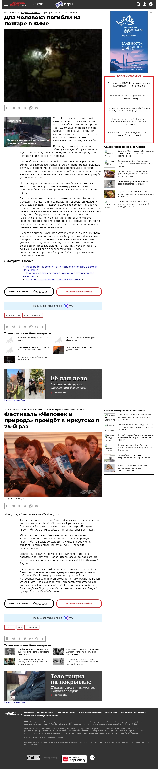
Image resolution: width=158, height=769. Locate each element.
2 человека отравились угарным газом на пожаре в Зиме (33, 348)
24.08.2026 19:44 (12, 409)
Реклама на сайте (46, 712)
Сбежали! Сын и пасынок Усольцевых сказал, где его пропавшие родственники (136, 153)
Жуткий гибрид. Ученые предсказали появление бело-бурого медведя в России (136, 437)
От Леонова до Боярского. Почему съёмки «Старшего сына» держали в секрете (34, 661)
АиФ (25, 499)
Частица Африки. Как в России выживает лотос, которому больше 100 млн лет (135, 447)
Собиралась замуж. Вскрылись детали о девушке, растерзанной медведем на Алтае (133, 204)
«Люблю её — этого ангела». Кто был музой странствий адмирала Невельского (33, 651)
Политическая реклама (90, 712)
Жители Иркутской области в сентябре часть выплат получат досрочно (129, 122)
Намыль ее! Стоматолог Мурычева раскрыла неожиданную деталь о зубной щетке (134, 417)
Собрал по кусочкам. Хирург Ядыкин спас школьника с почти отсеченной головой (135, 427)
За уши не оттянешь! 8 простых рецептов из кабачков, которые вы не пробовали (136, 194)
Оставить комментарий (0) (79, 292)
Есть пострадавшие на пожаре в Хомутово (53, 279)
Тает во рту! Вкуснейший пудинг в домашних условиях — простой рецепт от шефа (134, 173)
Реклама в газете (66, 712)
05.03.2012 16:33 (11, 12)
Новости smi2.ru (14, 400)
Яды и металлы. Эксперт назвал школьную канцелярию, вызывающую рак (133, 468)
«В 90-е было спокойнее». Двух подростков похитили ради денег (134, 456)
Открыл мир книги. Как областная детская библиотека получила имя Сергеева (82, 651)
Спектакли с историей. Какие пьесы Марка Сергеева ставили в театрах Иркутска (82, 661)
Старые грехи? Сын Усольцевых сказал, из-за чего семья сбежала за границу (135, 163)
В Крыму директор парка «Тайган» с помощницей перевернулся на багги (129, 109)
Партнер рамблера (51, 758)
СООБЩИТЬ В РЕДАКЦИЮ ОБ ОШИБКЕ (41, 716)
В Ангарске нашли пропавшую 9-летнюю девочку (129, 97)
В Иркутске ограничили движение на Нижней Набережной (129, 134)
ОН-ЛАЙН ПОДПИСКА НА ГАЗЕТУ (134, 712)
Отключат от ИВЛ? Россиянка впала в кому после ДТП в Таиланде (129, 84)
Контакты (29, 712)
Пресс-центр (111, 712)
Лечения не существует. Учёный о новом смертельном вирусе (134, 182)
